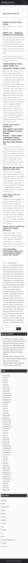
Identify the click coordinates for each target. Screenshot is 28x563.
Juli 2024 (5, 430)
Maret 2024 (6, 439)
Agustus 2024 (6, 428)
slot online (3, 500)
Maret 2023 (6, 465)
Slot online (3, 546)
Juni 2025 (5, 406)
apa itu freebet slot (13, 269)
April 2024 (5, 437)
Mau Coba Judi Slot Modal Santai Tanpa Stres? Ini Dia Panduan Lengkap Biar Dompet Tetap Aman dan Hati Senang (14, 358)
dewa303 (3, 503)
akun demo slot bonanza (17, 265)
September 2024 (7, 426)
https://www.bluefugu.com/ (7, 539)
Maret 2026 (6, 386)
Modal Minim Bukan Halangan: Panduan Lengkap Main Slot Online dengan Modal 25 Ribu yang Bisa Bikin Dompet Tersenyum (14, 341)
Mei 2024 (5, 435)
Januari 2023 (6, 470)
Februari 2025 (6, 415)
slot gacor (3, 516)
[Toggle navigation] (24, 2)
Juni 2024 (5, 432)
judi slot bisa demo (11, 300)
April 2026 (5, 384)
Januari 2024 (6, 443)
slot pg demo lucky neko (15, 317)
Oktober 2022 (6, 476)
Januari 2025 (6, 417)
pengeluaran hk (5, 507)
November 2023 (7, 448)
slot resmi (3, 523)
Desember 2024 (7, 419)
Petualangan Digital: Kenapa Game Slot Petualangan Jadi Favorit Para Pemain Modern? (13, 352)
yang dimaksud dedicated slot (16, 322)
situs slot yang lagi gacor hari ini (11, 311)
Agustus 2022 (6, 481)
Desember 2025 (7, 393)
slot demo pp (12, 315)
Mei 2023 (5, 461)
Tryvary (19, 561)
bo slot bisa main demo (16, 274)
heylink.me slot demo (8, 298)
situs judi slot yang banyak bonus (15, 309)
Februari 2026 (6, 389)
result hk (3, 513)
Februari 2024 (6, 441)
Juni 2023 (5, 459)
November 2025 (7, 395)
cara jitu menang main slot (13, 278)
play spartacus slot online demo (14, 304)
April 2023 (5, 463)
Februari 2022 (6, 489)
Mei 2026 (5, 382)
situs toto (3, 510)
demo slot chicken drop (14, 287)
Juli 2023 (5, 457)
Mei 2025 (5, 408)
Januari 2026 (6, 391)
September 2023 (7, 452)
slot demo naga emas (13, 313)
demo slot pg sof (13, 291)
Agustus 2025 (6, 402)
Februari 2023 (6, 468)
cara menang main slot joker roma (12, 282)
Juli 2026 (5, 378)
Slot (2, 533)
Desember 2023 (7, 446)
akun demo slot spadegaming (10, 267)
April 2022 (5, 485)
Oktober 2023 (6, 450)
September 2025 (7, 399)
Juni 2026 (5, 380)
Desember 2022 (7, 472)
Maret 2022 (6, 487)
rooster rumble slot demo (9, 306)
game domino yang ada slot (17, 293)
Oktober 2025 (6, 397)
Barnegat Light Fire (8, 2)
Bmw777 (3, 536)
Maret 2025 (6, 413)
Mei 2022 (5, 483)
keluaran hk (4, 520)
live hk (2, 526)
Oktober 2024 (6, 424)
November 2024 (7, 421)
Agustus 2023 (6, 454)
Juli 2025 (5, 404)
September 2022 (7, 478)
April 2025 (5, 411)
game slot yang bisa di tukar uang (12, 295)
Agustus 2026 (6, 375)
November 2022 (7, 474)
